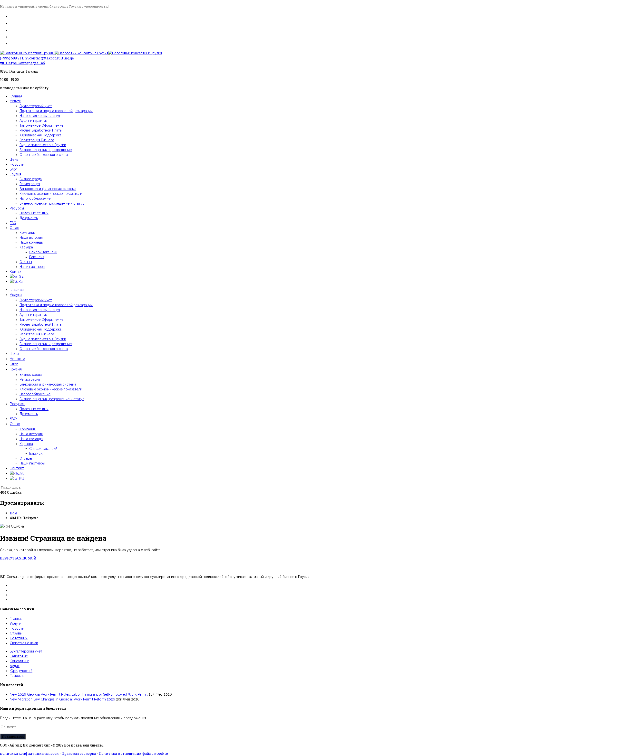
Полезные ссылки (34, 213)
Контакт (16, 272)
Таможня (17, 676)
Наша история (31, 237)
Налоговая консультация (40, 116)
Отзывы (26, 262)
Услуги (15, 101)
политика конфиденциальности (29, 753)
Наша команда (31, 242)
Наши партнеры (32, 267)
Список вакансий (43, 252)
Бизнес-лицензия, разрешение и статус (52, 203)
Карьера (26, 247)
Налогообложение (35, 198)
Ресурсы (17, 208)
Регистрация (30, 184)
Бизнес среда (31, 179)
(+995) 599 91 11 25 (14, 58)
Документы (29, 218)
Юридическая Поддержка (40, 135)
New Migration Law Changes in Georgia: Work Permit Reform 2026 (62, 699)
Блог (13, 169)
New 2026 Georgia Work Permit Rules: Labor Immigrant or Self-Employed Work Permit (78, 694)
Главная (16, 96)
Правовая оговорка (78, 753)
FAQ (13, 223)
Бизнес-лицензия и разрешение (46, 150)
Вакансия (36, 257)
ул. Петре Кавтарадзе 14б (22, 63)
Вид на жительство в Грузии (43, 145)
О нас (14, 228)
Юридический (21, 671)
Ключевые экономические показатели (51, 194)
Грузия (15, 174)
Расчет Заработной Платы (41, 130)
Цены (14, 159)
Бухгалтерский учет (36, 106)
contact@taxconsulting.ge (51, 58)
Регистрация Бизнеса (37, 140)
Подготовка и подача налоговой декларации (56, 111)
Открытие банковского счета (44, 155)
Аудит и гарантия (34, 121)
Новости (17, 164)
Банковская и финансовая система (48, 189)
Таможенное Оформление (41, 125)
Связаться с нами (24, 643)
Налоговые (19, 656)
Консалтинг (19, 661)
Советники (19, 638)
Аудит (15, 666)
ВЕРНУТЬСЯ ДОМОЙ (18, 558)
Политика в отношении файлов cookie (133, 753)
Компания (28, 233)
